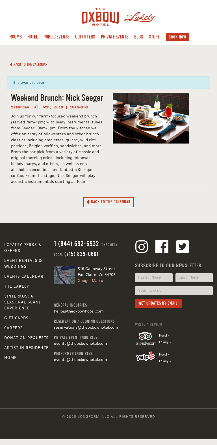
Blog (138, 37)
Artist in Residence (26, 348)
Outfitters (85, 37)
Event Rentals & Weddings (23, 264)
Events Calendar (24, 277)
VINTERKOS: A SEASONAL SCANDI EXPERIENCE (23, 302)
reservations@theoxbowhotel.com (86, 328)
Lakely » (165, 342)
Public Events (57, 37)
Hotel (32, 37)
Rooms (16, 37)
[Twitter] (182, 247)
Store (154, 37)
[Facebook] (161, 247)
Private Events (115, 37)
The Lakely (16, 286)
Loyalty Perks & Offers (23, 248)
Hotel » (164, 335)
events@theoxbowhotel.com (80, 344)
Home (10, 358)
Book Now (177, 37)
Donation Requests (26, 338)
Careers (13, 328)
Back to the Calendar (29, 64)
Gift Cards (16, 318)
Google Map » (90, 281)
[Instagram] (141, 247)
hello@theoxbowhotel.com (79, 311)
